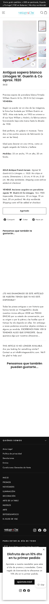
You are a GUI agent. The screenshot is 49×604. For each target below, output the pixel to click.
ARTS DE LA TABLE (11, 500)
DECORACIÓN (9, 496)
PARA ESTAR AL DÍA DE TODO (19, 541)
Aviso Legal (7, 449)
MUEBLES (7, 505)
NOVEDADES (8, 486)
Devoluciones (8, 458)
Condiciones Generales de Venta (17, 467)
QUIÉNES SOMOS (12, 440)
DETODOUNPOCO (11, 514)
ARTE (5, 509)
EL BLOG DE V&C (10, 519)
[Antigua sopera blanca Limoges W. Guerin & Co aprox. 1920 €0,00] (10, 255)
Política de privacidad (12, 453)
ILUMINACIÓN (9, 491)
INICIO (6, 477)
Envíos (5, 462)
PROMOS (7, 482)
